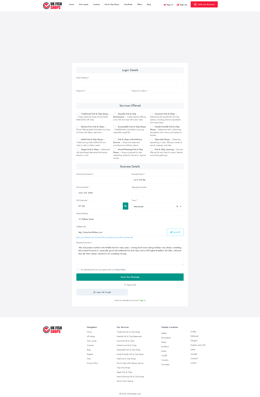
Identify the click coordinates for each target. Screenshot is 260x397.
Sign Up (183, 4)
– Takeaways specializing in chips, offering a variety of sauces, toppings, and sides (166, 142)
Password (80, 90)
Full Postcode (81, 200)
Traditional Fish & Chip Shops (128, 332)
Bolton (163, 342)
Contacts (96, 4)
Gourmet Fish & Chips (125, 340)
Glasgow (194, 340)
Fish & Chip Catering (125, 381)
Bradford (165, 346)
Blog (149, 4)
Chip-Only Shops (123, 367)
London (193, 363)
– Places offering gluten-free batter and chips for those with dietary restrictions (93, 129)
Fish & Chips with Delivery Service (130, 363)
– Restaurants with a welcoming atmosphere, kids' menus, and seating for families (166, 131)
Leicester (194, 354)
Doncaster (165, 364)
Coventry (164, 360)
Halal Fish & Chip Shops (126, 358)
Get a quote (83, 4)
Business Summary (83, 242)
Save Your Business (130, 277)
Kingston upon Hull (198, 345)
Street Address (82, 213)
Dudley (193, 331)
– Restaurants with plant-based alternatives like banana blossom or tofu (93, 152)
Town (134, 200)
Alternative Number (139, 187)
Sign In (170, 4)
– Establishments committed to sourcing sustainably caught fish (129, 129)
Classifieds (128, 4)
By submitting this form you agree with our (102, 269)
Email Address (81, 77)
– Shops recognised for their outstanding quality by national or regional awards (129, 153)
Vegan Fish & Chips (124, 372)
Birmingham (166, 337)
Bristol (163, 351)
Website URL (81, 226)
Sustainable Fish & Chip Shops (128, 349)
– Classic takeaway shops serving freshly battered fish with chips (92, 116)
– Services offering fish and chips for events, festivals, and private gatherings (166, 152)
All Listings (91, 336)
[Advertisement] (130, 42)
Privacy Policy (119, 269)
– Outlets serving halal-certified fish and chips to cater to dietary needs (91, 142)
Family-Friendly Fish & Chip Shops (130, 354)
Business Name (137, 174)
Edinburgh (195, 336)
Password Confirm (139, 90)
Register (90, 354)
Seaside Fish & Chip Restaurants (129, 336)
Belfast (163, 333)
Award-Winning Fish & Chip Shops (130, 376)
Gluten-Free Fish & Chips (126, 345)
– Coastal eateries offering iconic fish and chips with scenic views (129, 116)
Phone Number (82, 187)
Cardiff (164, 355)
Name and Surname (84, 174)
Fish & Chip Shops (112, 4)
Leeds (193, 349)
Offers (139, 4)
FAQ (89, 358)
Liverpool (194, 358)
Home (71, 4)
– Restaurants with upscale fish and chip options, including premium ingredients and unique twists (165, 118)
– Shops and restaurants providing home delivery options (127, 142)
